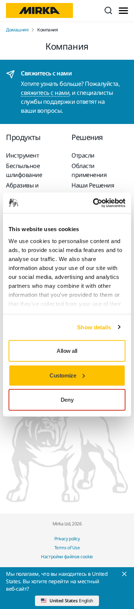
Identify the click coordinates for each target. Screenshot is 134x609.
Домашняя (17, 30)
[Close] (124, 574)
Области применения (88, 170)
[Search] (108, 10)
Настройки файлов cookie (67, 556)
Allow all (67, 351)
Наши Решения (92, 185)
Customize (63, 375)
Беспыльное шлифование (24, 170)
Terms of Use (67, 547)
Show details (94, 327)
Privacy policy (67, 538)
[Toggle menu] (123, 10)
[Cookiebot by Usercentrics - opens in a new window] (94, 203)
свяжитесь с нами (45, 92)
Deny (67, 400)
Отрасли (83, 155)
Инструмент (22, 155)
